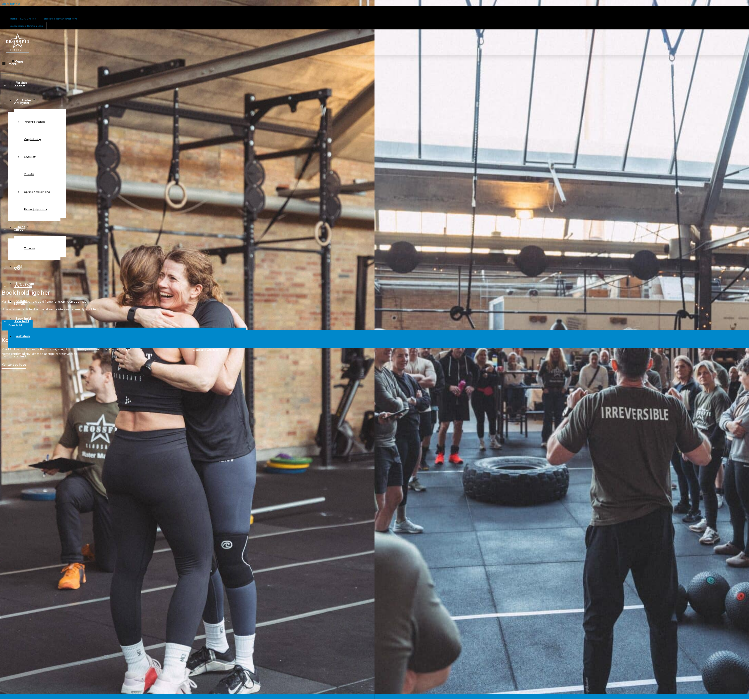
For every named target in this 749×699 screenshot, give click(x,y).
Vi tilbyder (23, 100)
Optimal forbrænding (37, 192)
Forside (21, 83)
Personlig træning (34, 121)
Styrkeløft (30, 157)
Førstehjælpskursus (35, 209)
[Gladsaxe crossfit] (17, 50)
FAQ (19, 266)
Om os (20, 227)
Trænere (29, 248)
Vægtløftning (32, 139)
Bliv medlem (25, 284)
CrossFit (29, 174)
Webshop (23, 336)
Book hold (23, 319)
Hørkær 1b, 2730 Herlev (23, 18)
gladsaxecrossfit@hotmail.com (60, 18)
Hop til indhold (10, 4)
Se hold (21, 301)
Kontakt (22, 354)
